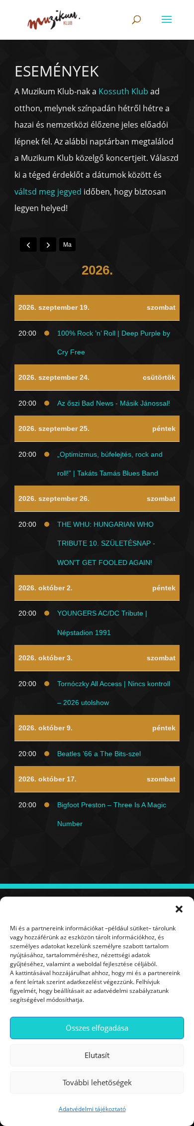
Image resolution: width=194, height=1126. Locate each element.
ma (67, 244)
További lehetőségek (97, 1082)
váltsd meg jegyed (48, 191)
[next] (48, 244)
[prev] (28, 244)
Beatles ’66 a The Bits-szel (99, 754)
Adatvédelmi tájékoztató (92, 1109)
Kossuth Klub (123, 91)
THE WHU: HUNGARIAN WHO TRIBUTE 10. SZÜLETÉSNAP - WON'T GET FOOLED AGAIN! (106, 543)
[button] (179, 909)
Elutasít (97, 1055)
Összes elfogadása (97, 1028)
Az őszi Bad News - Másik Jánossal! (113, 403)
